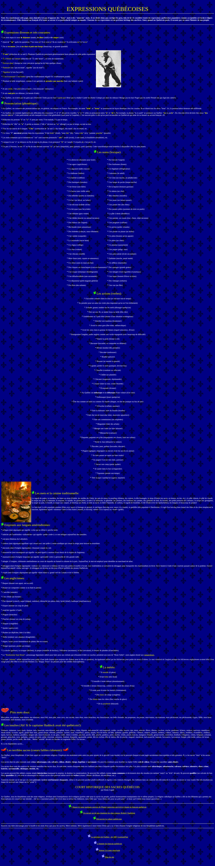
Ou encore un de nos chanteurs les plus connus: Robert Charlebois (109, 813)
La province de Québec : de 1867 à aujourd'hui (109, 837)
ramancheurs (149, 655)
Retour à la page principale (109, 850)
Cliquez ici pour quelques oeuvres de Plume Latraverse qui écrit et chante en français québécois (109, 807)
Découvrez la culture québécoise (109, 819)
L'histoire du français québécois (109, 844)
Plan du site (109, 857)
